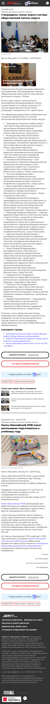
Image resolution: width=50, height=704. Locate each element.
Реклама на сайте (33, 620)
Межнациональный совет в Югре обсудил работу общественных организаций (25, 335)
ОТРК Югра (6, 54)
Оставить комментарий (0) (25, 364)
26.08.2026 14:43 (7, 420)
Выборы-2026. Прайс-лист (14, 627)
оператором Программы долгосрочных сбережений (24, 544)
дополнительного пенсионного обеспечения (23, 540)
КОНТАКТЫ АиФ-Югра (12, 620)
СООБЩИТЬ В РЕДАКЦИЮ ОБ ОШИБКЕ (19, 630)
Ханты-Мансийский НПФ (12, 468)
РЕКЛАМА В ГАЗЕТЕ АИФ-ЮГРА (15, 623)
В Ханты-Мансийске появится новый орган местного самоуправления (25, 339)
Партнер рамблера (21, 692)
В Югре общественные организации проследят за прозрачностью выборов (28, 407)
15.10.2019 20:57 (7, 9)
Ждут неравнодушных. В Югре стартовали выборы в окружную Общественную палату (27, 392)
